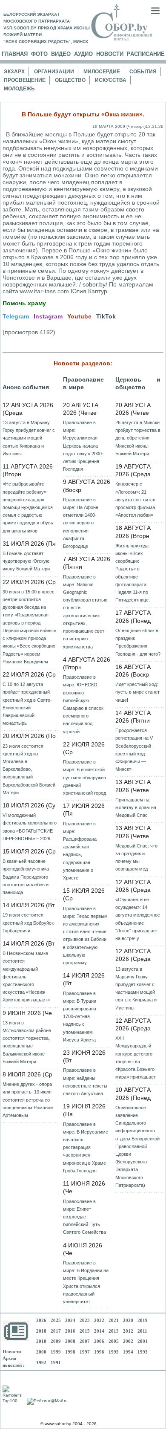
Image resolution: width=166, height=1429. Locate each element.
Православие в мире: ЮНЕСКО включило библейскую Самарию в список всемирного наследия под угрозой (83, 704)
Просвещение (25, 80)
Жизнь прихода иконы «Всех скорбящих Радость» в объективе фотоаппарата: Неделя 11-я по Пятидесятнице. (132, 572)
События (143, 72)
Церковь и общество (137, 383)
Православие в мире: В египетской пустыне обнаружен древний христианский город (84, 777)
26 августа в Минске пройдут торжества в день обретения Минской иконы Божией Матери (137, 438)
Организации (54, 72)
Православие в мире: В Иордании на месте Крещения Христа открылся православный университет (86, 1282)
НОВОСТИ (109, 54)
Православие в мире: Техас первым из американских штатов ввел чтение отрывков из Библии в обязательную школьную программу (85, 935)
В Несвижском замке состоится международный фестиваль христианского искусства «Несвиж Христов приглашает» (26, 976)
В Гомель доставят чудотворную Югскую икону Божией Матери (26, 561)
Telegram (16, 316)
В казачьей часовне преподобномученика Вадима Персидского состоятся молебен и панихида (26, 877)
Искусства (110, 80)
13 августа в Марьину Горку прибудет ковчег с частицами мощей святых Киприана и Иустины (29, 438)
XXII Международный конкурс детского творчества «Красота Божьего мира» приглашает (135, 1057)
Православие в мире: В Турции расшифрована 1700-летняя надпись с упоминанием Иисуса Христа (79, 1016)
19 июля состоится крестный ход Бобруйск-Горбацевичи (29, 922)
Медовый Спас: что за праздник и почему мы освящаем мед (136, 857)
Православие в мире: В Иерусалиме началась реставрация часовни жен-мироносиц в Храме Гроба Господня (85, 1147)
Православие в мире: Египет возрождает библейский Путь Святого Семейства (84, 1217)
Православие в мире (83, 383)
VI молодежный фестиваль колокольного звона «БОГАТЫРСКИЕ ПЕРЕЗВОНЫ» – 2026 (30, 827)
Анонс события (26, 387)
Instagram (48, 316)
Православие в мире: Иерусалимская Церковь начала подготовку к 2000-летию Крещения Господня (83, 446)
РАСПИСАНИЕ (146, 54)
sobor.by (94, 284)
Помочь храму (24, 303)
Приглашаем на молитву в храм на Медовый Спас (135, 807)
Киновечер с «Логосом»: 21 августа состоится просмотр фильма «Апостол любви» (135, 499)
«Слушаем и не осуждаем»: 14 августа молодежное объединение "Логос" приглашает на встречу (137, 919)
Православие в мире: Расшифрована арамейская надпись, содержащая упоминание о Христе (80, 850)
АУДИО (83, 54)
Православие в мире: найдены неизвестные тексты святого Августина (85, 1081)
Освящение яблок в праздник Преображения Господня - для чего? (137, 642)
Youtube (79, 316)
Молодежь (19, 89)
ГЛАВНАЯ (15, 54)
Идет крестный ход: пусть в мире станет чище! (137, 692)
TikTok (106, 316)
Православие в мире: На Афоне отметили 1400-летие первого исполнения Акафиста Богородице (80, 523)
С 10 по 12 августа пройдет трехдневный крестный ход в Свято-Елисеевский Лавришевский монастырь (27, 704)
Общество (70, 80)
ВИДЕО (61, 54)
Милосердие (101, 72)
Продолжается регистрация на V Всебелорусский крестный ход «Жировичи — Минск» (134, 750)
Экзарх (14, 72)
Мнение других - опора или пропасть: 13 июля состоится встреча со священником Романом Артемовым (28, 1100)
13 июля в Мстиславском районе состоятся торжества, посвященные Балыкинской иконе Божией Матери (27, 1042)
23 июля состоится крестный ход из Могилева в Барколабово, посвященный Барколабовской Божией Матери (29, 769)
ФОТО (39, 54)
